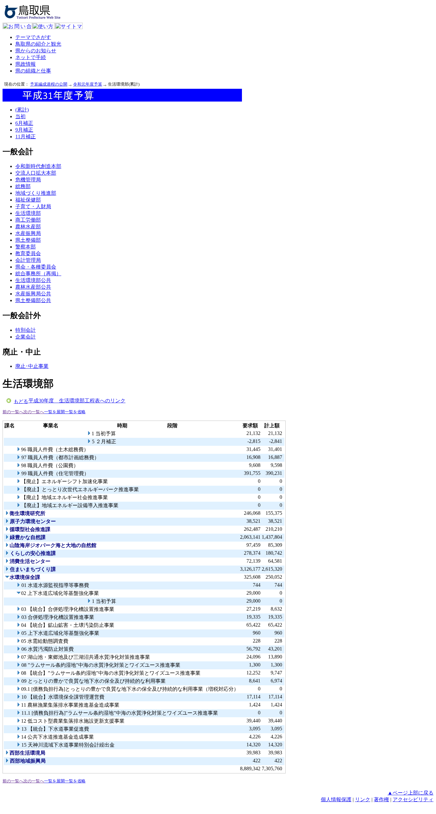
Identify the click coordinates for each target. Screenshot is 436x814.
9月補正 (24, 130)
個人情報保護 (336, 799)
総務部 (23, 186)
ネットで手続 (30, 57)
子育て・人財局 (33, 206)
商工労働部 (28, 220)
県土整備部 (28, 240)
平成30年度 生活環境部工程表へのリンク (76, 400)
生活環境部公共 (33, 280)
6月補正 (24, 123)
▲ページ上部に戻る (410, 792)
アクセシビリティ (413, 799)
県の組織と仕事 (33, 70)
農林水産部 (28, 226)
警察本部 (25, 246)
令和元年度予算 (87, 84)
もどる (21, 401)
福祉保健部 (28, 199)
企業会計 (25, 336)
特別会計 (25, 330)
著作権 (381, 799)
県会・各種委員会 (35, 267)
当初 (20, 116)
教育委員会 (28, 253)
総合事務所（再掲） (38, 273)
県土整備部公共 (33, 300)
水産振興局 (28, 233)
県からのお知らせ (35, 50)
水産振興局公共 (33, 293)
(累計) (22, 109)
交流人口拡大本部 (35, 173)
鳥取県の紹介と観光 (38, 44)
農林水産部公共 (33, 287)
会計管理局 (28, 260)
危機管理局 (28, 179)
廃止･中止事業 (32, 366)
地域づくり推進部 (35, 193)
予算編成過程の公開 (48, 84)
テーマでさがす (33, 37)
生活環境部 (28, 213)
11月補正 (25, 136)
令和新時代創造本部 (38, 166)
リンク (362, 799)
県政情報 (25, 64)
